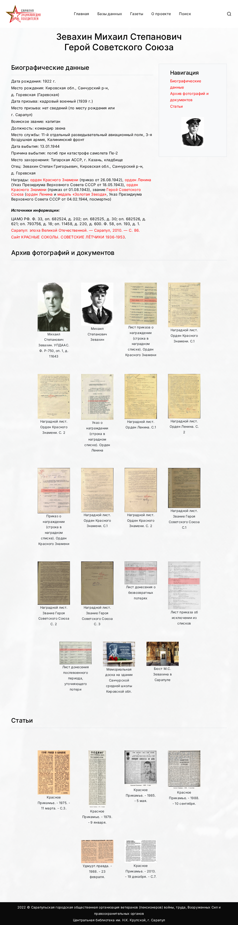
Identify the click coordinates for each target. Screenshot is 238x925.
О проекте (161, 13)
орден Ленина (138, 179)
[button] (229, 14)
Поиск (185, 13)
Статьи (176, 106)
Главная (81, 13)
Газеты (136, 13)
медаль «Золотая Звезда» (82, 194)
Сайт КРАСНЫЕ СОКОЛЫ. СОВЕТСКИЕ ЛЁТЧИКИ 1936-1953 (68, 237)
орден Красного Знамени (54, 179)
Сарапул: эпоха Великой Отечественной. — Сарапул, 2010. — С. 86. (75, 230)
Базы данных (109, 13)
